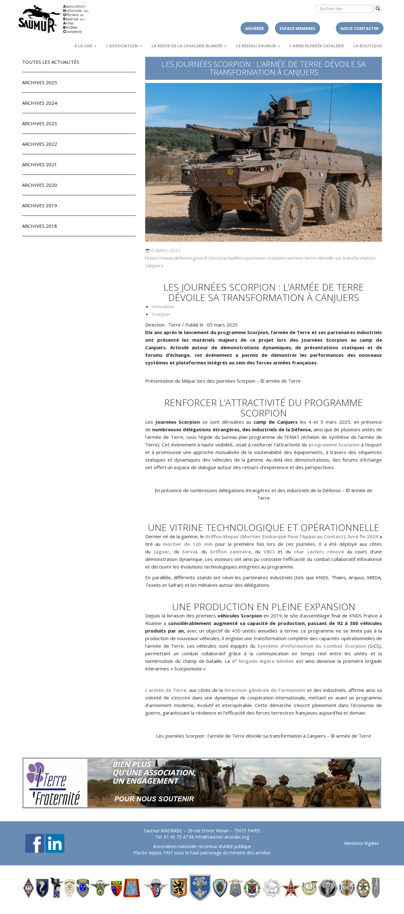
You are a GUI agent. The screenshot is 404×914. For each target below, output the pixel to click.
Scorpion (161, 314)
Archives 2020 (39, 185)
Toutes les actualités (50, 62)
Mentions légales (361, 843)
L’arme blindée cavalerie (316, 46)
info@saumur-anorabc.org (222, 837)
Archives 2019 (39, 205)
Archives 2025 (39, 82)
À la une (83, 46)
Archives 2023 (39, 123)
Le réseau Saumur (256, 46)
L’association (122, 46)
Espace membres (297, 28)
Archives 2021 (39, 164)
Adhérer (254, 28)
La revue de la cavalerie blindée (187, 46)
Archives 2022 (39, 144)
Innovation (163, 306)
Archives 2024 (39, 103)
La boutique (368, 46)
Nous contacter (360, 28)
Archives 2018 (39, 226)
